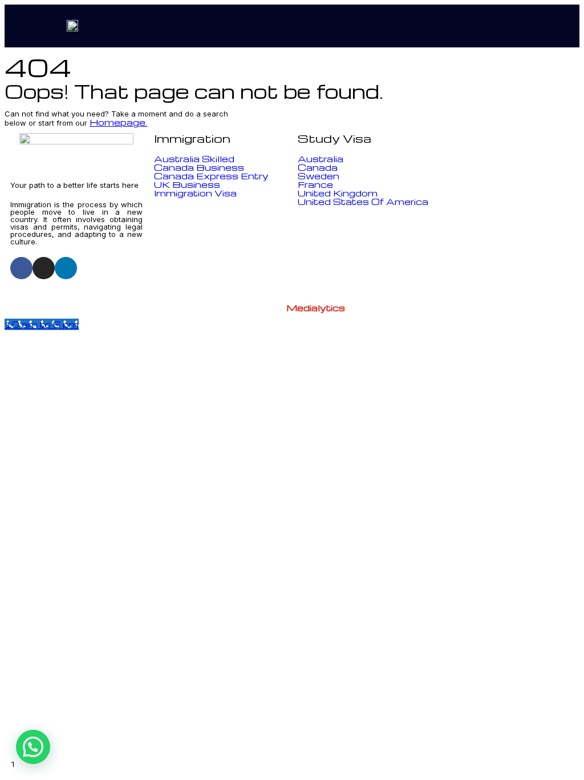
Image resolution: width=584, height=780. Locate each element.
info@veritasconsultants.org (511, 219)
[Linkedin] (66, 268)
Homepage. (118, 122)
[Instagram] (44, 268)
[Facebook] (21, 268)
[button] (547, 26)
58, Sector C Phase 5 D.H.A (507, 260)
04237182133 (498, 180)
